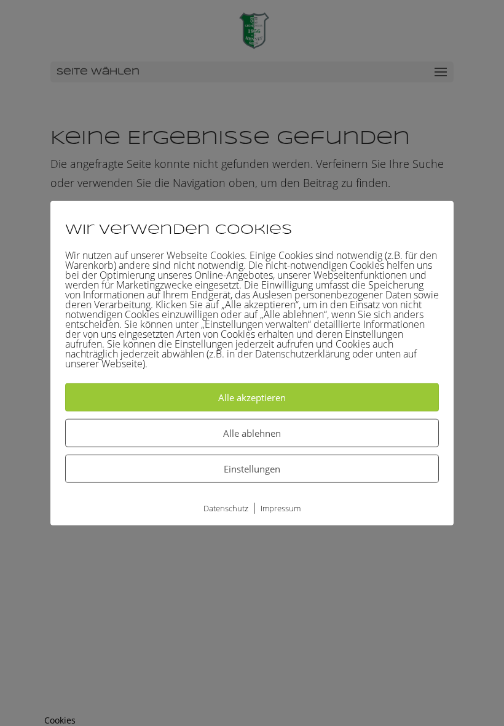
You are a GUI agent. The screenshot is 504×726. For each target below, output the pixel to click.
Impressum (281, 508)
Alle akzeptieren (252, 397)
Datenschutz (225, 508)
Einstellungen (252, 469)
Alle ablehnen (252, 433)
